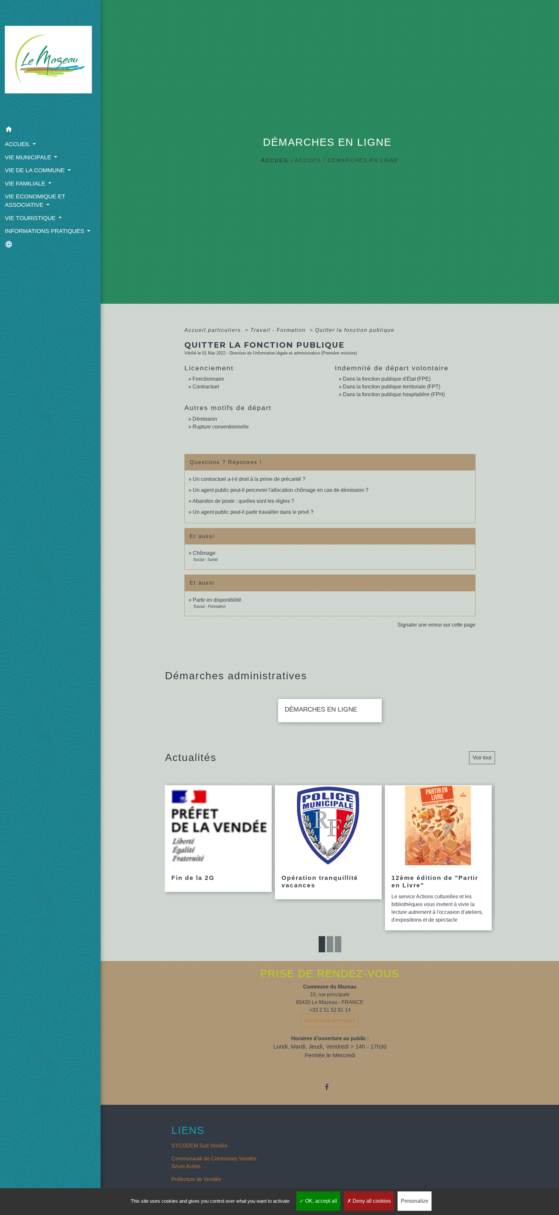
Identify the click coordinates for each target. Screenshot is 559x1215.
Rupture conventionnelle (220, 426)
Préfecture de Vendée (196, 1179)
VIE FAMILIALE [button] (26, 183)
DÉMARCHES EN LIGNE (363, 160)
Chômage (204, 553)
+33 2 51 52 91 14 (330, 1010)
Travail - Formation (279, 330)
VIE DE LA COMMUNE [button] (35, 170)
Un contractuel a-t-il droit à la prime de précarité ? (249, 479)
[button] (50, 130)
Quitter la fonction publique (355, 330)
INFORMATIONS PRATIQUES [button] (45, 231)
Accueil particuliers (213, 330)
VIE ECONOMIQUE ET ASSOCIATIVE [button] (35, 200)
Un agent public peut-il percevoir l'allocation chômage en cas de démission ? (280, 490)
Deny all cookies (371, 1201)
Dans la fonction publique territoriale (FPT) (391, 386)
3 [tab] (338, 944)
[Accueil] (50, 61)
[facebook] (330, 1087)
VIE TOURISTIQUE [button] (31, 218)
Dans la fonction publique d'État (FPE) (387, 379)
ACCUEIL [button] (18, 144)
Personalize (414, 1201)
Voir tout (482, 757)
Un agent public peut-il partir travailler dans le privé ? (253, 512)
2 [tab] (330, 944)
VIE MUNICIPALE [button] (29, 157)
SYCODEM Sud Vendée (199, 1145)
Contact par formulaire (329, 1020)
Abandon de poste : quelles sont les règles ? (243, 501)
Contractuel (205, 386)
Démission (204, 419)
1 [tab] (322, 944)
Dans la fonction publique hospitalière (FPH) (394, 394)
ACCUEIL (308, 160)
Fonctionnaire (208, 379)
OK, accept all (320, 1201)
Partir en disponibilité (217, 600)
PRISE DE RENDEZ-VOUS (329, 973)
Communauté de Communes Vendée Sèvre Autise (214, 1162)
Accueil (275, 160)
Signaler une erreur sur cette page (437, 625)
